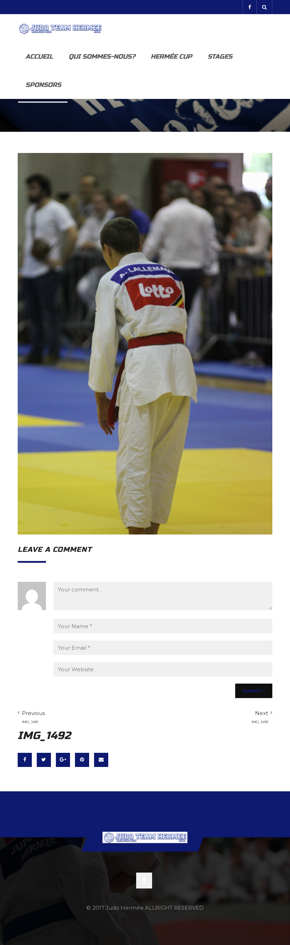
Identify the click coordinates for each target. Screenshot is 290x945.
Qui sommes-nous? (102, 56)
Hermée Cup (171, 56)
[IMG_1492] (145, 342)
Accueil (39, 56)
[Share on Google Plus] (63, 760)
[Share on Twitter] (44, 760)
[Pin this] (82, 760)
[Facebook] (249, 7)
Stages (220, 56)
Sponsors (43, 85)
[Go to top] (145, 837)
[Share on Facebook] (25, 760)
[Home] (60, 28)
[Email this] (101, 760)
